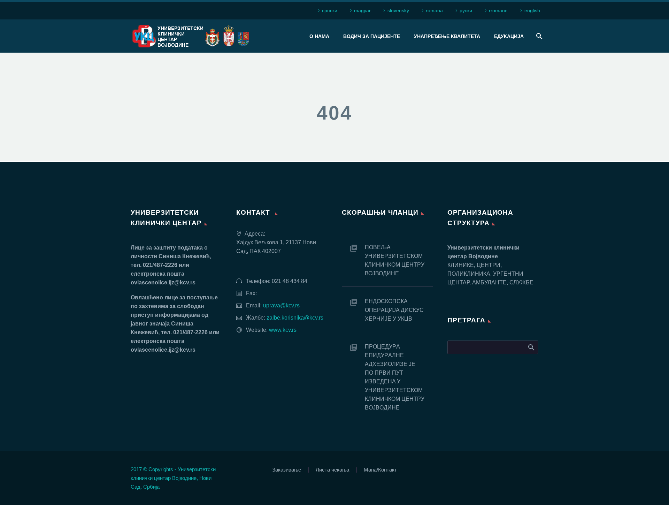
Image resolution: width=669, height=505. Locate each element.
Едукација (509, 36)
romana (434, 10)
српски (329, 10)
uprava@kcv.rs (281, 305)
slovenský (398, 10)
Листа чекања (332, 470)
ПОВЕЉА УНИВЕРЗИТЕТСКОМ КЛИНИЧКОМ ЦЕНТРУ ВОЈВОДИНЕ (394, 260)
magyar (362, 10)
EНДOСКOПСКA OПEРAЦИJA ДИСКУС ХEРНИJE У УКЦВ (394, 310)
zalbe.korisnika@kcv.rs (295, 318)
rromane (498, 10)
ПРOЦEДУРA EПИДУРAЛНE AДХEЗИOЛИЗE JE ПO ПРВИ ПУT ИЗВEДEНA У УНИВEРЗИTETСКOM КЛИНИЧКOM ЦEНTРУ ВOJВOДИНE (394, 377)
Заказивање (286, 470)
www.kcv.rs (283, 330)
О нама (319, 36)
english (532, 10)
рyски (466, 10)
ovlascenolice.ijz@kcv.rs (163, 282)
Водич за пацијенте (371, 36)
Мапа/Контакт (380, 470)
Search (530, 347)
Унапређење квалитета (447, 36)
